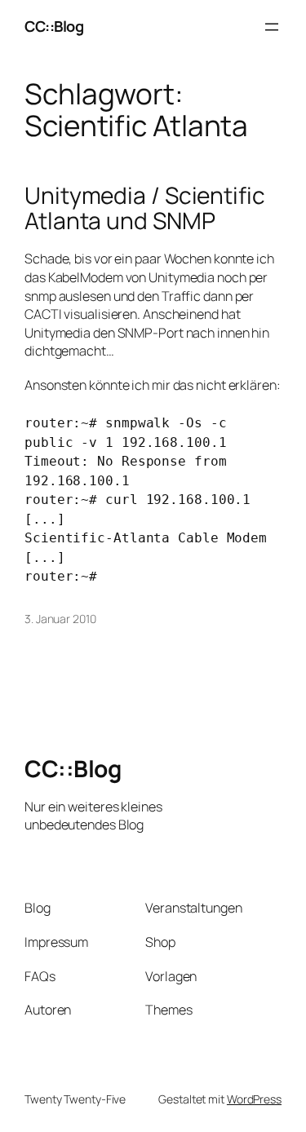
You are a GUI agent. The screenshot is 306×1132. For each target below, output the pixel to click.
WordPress (254, 1099)
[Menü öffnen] (272, 27)
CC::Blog (53, 26)
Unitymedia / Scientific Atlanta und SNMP (144, 208)
